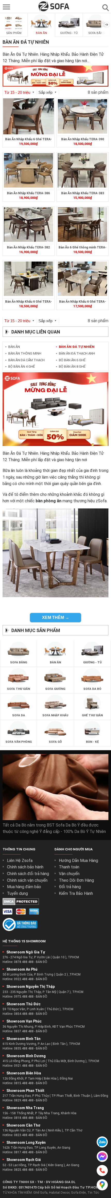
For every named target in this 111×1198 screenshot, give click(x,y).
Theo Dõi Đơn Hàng (76, 880)
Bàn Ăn (12, 347)
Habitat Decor (59, 1192)
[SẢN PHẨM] (13, 29)
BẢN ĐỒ (41, 962)
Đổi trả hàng (70, 886)
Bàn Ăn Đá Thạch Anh (75, 353)
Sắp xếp (47, 92)
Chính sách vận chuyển (27, 880)
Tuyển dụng (17, 893)
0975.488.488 (24, 996)
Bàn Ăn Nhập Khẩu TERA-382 (28, 247)
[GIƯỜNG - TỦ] (69, 29)
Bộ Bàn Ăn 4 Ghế (20, 366)
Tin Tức (93, 1192)
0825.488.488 (24, 1170)
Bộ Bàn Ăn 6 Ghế (70, 360)
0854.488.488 (24, 1014)
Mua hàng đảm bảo (24, 886)
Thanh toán (69, 867)
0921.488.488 (24, 1065)
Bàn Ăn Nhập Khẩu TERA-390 (82, 139)
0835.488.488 (24, 1048)
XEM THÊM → (55, 617)
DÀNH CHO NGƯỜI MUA (73, 849)
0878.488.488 (24, 962)
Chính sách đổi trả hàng (28, 873)
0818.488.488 (24, 1118)
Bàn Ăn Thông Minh (23, 353)
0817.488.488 (24, 1152)
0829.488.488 (24, 1100)
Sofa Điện (78, 1192)
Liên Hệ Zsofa (20, 860)
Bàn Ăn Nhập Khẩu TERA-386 (28, 193)
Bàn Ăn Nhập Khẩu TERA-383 (82, 193)
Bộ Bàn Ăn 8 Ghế (70, 366)
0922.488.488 (24, 979)
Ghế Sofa (40, 1192)
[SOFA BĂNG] (96, 29)
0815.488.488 (24, 1083)
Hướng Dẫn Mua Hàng (78, 860)
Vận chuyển (69, 873)
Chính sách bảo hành (25, 867)
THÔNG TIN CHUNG (19, 849)
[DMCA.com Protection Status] (21, 903)
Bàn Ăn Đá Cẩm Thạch (25, 360)
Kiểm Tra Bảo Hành (76, 893)
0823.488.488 (24, 1135)
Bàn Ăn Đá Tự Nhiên (75, 347)
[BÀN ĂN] (41, 29)
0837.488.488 (24, 1031)
